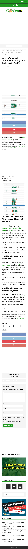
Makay (10, 230)
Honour (9, 265)
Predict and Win (12, 148)
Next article (14, 376)
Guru (3, 320)
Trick (23, 296)
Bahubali (4, 230)
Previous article (14, 374)
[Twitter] (14, 5)
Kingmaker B (5, 228)
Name (5, 403)
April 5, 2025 (6, 67)
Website (5, 413)
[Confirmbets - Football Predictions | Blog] (14, 10)
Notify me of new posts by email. (13, 421)
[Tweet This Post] (14, 125)
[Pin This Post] (14, 129)
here (20, 311)
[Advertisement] (14, 28)
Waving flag (16, 228)
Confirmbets (20, 318)
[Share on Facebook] (14, 122)
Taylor (11, 228)
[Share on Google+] (14, 132)
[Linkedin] (17, 5)
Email (4, 408)
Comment (5, 392)
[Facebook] (11, 5)
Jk (20, 228)
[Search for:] (14, 46)
